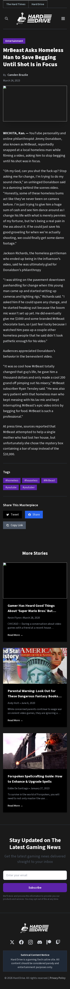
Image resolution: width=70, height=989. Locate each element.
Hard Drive (38, 4)
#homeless (11, 480)
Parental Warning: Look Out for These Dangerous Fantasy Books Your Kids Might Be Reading (33, 696)
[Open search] (6, 18)
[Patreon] (49, 942)
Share (36, 514)
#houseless (31, 480)
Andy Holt (13, 703)
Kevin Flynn (14, 618)
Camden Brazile (17, 75)
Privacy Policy (57, 978)
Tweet (15, 514)
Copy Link (17, 525)
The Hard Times (15, 4)
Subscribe (35, 888)
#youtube (10, 487)
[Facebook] (21, 942)
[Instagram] (30, 942)
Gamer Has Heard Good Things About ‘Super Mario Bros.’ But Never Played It (31, 611)
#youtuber (29, 487)
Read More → (15, 635)
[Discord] (39, 942)
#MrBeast (49, 480)
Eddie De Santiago (18, 788)
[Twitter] (12, 942)
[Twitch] (58, 942)
